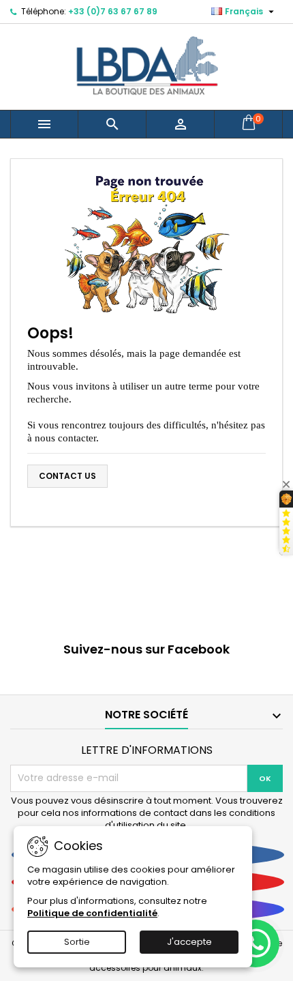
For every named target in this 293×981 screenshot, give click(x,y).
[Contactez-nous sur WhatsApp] (255, 943)
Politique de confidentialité (92, 913)
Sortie (77, 941)
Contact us (67, 476)
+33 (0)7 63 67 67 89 (112, 11)
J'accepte (189, 941)
